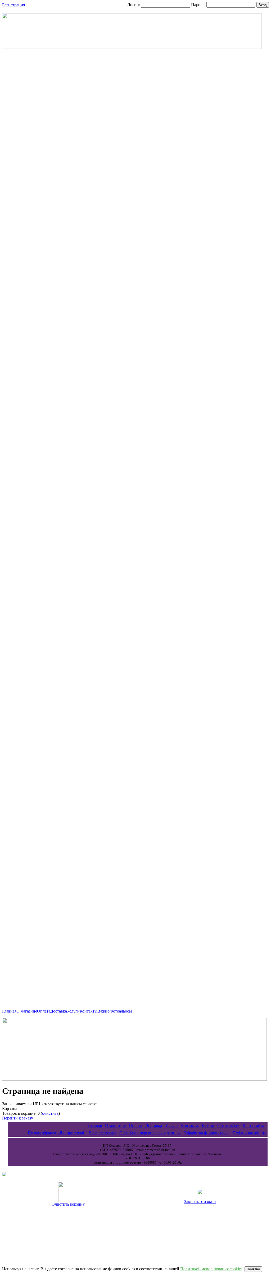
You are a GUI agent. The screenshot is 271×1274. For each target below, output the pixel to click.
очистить (50, 1113)
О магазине (26, 1011)
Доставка (58, 1011)
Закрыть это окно (200, 1201)
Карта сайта (253, 1125)
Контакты (88, 1011)
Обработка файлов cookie (206, 1133)
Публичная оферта (249, 1133)
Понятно (253, 1269)
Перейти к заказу (17, 1118)
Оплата (43, 1011)
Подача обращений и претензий (56, 1133)
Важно (103, 1011)
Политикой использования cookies (211, 1269)
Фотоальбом (121, 1011)
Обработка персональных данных (149, 1133)
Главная (9, 1011)
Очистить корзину (68, 1204)
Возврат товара (102, 1133)
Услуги (73, 1011)
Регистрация (13, 5)
